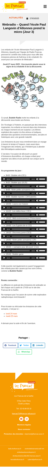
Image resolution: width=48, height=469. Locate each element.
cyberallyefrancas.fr (35, 459)
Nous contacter (24, 429)
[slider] (42, 179)
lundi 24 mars (11, 314)
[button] (10, 345)
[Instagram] (27, 419)
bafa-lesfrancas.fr (14, 449)
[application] (24, 179)
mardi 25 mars (12, 316)
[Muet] (37, 179)
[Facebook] (21, 419)
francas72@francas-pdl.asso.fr (24, 414)
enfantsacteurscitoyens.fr (26, 452)
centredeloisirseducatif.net (34, 449)
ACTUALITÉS (16, 17)
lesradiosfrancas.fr (17, 459)
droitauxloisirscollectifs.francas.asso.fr (27, 456)
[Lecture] (4, 179)
